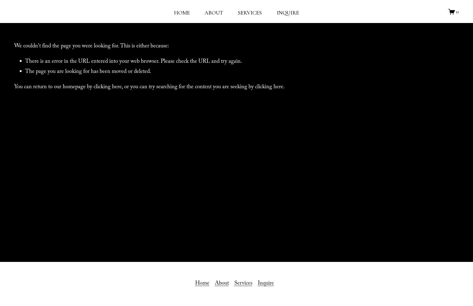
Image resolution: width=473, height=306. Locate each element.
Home (202, 283)
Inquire (266, 283)
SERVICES (250, 12)
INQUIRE (288, 12)
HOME (182, 12)
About (222, 283)
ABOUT (213, 12)
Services (243, 283)
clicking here (108, 87)
